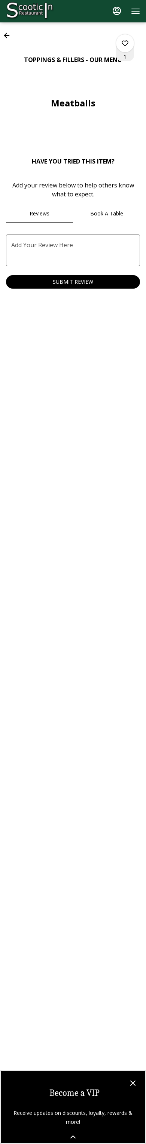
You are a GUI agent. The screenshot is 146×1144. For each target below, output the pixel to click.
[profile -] (116, 10)
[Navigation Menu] (135, 11)
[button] (9, 35)
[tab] (39, 214)
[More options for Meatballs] (125, 43)
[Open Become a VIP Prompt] (73, 1136)
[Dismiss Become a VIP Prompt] (133, 1083)
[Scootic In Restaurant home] (39, 11)
